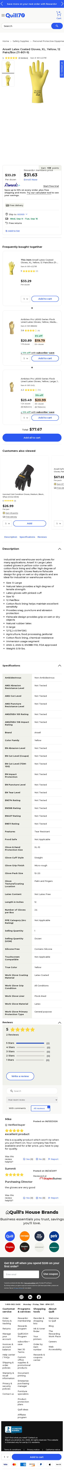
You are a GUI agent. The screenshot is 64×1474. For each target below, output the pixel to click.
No (40, 1159)
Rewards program (22, 1327)
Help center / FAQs (8, 1356)
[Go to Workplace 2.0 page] (54, 1247)
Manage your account (6, 1336)
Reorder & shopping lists (38, 1321)
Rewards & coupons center (39, 1357)
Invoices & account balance (7, 1347)
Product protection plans (23, 1402)
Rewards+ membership (24, 1319)
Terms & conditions (12, 1450)
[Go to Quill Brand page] (9, 1236)
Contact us (8, 1394)
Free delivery (16, 205)
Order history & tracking (7, 1321)
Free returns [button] (15, 223)
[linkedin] (30, 1297)
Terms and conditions (29, 1283)
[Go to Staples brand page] (9, 1247)
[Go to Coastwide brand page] (24, 1236)
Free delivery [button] (11, 517)
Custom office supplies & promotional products (24, 1362)
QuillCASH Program (23, 1335)
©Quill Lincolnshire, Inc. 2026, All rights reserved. (26, 1440)
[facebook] (38, 1297)
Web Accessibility (55, 1348)
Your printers (37, 1337)
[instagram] (21, 1297)
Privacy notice (33, 1450)
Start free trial (51, 186)
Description (10, 537)
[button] (62, 4)
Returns (6, 1328)
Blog (51, 1326)
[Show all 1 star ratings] (30, 1060)
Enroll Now (30, 179)
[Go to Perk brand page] (54, 1236)
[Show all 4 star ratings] (30, 1047)
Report (54, 1159)
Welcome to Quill (54, 1319)
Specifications (27, 537)
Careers (53, 1341)
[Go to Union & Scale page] (39, 1247)
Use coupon (50, 1274)
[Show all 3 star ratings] (30, 1051)
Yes (28, 1159)
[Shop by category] (3, 15)
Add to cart (36, 1457)
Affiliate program (22, 1416)
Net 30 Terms (21, 1350)
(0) (48, 1047)
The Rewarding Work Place (55, 1334)
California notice (53, 1450)
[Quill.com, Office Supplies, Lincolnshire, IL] (13, 1430)
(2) (48, 1043)
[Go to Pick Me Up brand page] (39, 1236)
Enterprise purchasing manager (23, 1383)
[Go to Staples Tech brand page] (24, 1247)
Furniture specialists (23, 1392)
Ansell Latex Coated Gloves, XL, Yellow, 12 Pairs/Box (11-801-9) (39, 261)
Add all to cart (32, 437)
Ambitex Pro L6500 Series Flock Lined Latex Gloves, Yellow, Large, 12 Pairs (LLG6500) (40, 380)
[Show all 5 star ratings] (30, 1043)
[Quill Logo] (15, 15)
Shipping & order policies (8, 1365)
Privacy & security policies (7, 1386)
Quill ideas (23, 1409)
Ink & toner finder (39, 1329)
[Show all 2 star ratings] (30, 1055)
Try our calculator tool (39, 192)
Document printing (23, 1374)
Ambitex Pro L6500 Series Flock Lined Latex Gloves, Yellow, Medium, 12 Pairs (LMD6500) (40, 320)
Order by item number (38, 1347)
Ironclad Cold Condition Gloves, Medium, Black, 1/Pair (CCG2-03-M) (23, 495)
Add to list (14, 231)
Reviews (42, 537)
